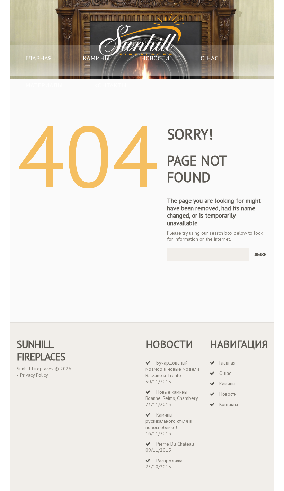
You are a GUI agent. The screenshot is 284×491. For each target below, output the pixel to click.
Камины (96, 58)
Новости (155, 58)
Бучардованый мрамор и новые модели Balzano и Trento (172, 369)
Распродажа (169, 460)
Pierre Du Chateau (175, 444)
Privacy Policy (34, 375)
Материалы (44, 85)
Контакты (110, 85)
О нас (209, 58)
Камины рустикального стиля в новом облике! (168, 421)
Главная (38, 58)
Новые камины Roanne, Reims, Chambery (171, 395)
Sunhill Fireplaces (41, 350)
